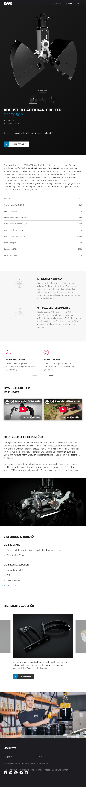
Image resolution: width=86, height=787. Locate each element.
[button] (57, 3)
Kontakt (39, 770)
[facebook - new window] (22, 772)
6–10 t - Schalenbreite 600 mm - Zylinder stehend (27, 133)
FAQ (5, 770)
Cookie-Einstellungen (60, 770)
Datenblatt (10, 120)
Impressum (13, 770)
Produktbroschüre (13, 124)
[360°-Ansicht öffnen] (43, 91)
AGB (32, 770)
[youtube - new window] (11, 772)
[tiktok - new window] (6, 772)
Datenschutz (24, 770)
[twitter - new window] (27, 772)
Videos (47, 770)
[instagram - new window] (16, 772)
